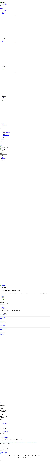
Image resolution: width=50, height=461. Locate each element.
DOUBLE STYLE (4, 124)
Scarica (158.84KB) (2, 318)
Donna (3, 13)
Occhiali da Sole (4, 133)
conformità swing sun (3, 325)
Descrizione (3, 307)
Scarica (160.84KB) (2, 332)
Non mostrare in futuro (4, 453)
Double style (3, 137)
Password (1, 447)
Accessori (3, 136)
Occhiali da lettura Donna (6, 132)
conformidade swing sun (3, 328)
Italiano (5, 3)
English (5, 4)
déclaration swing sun (3, 322)
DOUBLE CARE (4, 125)
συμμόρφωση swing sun (3, 314)
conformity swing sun (3, 317)
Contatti (3, 139)
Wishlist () (1, 8)
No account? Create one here (3, 452)
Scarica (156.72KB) (2, 326)
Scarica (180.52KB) (2, 321)
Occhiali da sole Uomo (6, 135)
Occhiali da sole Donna (6, 134)
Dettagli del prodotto (4, 308)
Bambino (3, 98)
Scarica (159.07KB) (2, 329)
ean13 (1, 313)
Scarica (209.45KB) (2, 315)
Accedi (1, 145)
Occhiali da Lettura (4, 131)
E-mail (1, 446)
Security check (2, 449)
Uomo (2, 41)
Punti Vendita (3, 138)
